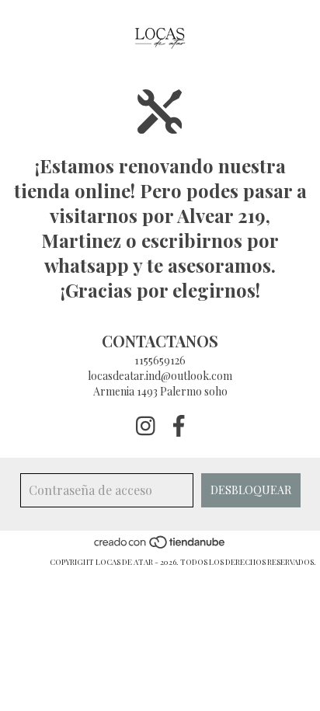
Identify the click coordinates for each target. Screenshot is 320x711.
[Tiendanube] (160, 546)
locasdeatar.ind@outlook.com (160, 375)
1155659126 (160, 360)
